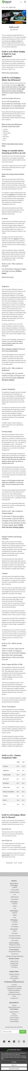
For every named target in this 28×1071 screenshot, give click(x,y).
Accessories (14, 929)
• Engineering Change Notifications (14, 956)
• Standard (14, 887)
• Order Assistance (14, 1017)
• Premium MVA (14, 890)
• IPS (14, 894)
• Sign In (14, 1014)
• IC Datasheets (14, 965)
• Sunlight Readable (14, 892)
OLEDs (13, 41)
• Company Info (14, 998)
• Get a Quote (14, 1015)
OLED (23, 89)
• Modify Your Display (14, 945)
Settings (14, 1062)
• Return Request (14, 1019)
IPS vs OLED (10, 277)
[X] (19, 1041)
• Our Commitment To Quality (14, 986)
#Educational (9, 863)
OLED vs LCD (14, 27)
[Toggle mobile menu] (25, 2)
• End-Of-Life (14, 954)
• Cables (14, 931)
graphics (16, 239)
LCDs (18, 41)
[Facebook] (4, 1041)
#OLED (20, 863)
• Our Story (14, 984)
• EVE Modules (14, 899)
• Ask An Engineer (14, 978)
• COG (14, 908)
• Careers (14, 1005)
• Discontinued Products (14, 951)
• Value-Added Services (14, 947)
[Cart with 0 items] (21, 2)
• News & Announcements (14, 994)
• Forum (14, 980)
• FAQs (14, 996)
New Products (14, 883)
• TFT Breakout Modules (14, 938)
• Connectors (14, 933)
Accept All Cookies (14, 1068)
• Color (14, 917)
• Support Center (14, 961)
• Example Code (14, 963)
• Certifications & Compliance (14, 988)
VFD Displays (14, 920)
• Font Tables (14, 967)
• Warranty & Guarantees (14, 990)
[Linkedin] (14, 1041)
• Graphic (14, 906)
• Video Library (14, 976)
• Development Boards (14, 935)
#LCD (15, 863)
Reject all (14, 1065)
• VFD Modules (14, 926)
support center (5, 855)
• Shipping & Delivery (14, 992)
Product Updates (14, 949)
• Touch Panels (14, 940)
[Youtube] (9, 1041)
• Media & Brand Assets (14, 1007)
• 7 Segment (14, 922)
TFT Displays (14, 885)
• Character (14, 903)
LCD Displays (14, 901)
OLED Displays (14, 911)
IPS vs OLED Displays (12, 73)
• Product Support (14, 1021)
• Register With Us (14, 1012)
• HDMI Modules (14, 897)
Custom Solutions (14, 943)
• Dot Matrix (14, 924)
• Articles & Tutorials (14, 974)
